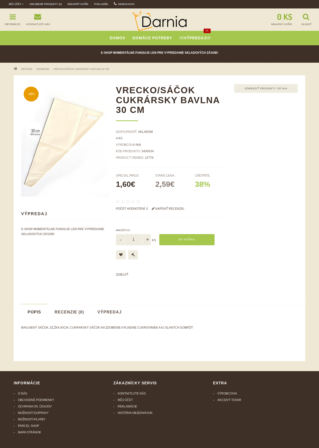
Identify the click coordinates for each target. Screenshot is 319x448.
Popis (34, 312)
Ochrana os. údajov (35, 406)
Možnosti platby (31, 419)
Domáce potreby (152, 38)
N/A (138, 145)
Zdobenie (42, 69)
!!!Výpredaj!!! (195, 35)
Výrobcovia (227, 393)
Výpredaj (109, 312)
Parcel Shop (28, 426)
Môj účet (125, 400)
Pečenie (26, 69)
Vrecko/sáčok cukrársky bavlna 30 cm (81, 69)
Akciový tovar (229, 400)
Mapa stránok (29, 432)
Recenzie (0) (69, 312)
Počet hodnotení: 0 (132, 208)
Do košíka (187, 239)
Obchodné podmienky (36, 400)
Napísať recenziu (169, 208)
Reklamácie (127, 406)
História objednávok (135, 413)
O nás (22, 393)
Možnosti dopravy (33, 413)
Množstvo (123, 230)
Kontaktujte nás (132, 393)
